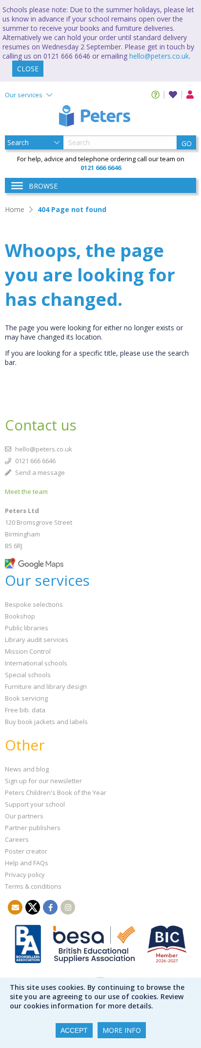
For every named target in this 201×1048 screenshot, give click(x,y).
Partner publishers (32, 827)
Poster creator (26, 851)
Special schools (28, 674)
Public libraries (26, 627)
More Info (121, 1030)
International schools (36, 663)
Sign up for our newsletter (43, 780)
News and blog (27, 769)
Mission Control (28, 651)
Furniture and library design (46, 686)
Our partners (24, 816)
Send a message (39, 472)
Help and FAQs (26, 862)
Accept (74, 1030)
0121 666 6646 (35, 460)
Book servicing (26, 698)
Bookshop (20, 616)
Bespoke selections (34, 604)
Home (14, 209)
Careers (17, 839)
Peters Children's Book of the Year (55, 792)
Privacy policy (25, 874)
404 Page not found (72, 209)
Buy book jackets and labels (46, 721)
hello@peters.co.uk (159, 56)
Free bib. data (25, 710)
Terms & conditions (33, 886)
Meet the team (26, 491)
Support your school (35, 804)
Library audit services (36, 639)
